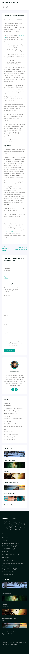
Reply (6, 277)
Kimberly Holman (10, 2)
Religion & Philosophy (10, 434)
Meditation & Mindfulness (11, 418)
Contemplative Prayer (10, 411)
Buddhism (7, 405)
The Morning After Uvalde (11, 482)
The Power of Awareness (11, 232)
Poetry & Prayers (9, 424)
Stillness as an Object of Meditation (21, 248)
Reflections (7, 432)
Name (6, 315)
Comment (7, 295)
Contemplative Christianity (12, 408)
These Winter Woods (9, 460)
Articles (6, 403)
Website (6, 333)
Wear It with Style (9, 505)
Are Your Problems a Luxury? (5, 248)
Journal (6, 416)
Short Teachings (8, 437)
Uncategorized (8, 439)
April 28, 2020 (7, 270)
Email (6, 324)
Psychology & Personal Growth (13, 426)
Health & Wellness (9, 413)
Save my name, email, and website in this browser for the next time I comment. (14, 344)
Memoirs (6, 421)
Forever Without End (9, 493)
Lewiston (6, 471)
